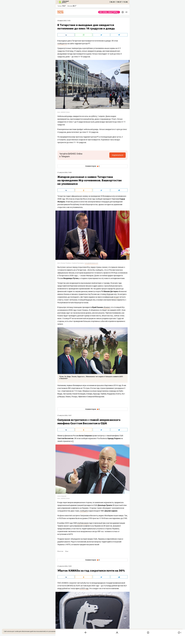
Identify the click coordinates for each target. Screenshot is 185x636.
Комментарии (92, 166)
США (66, 551)
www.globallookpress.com (91, 263)
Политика (60, 551)
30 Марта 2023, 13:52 (63, 20)
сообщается (62, 44)
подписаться (117, 155)
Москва (69, 6)
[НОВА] (108, 12)
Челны (59, 6)
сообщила (84, 511)
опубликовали (82, 523)
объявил (106, 307)
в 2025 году (84, 588)
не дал (116, 297)
